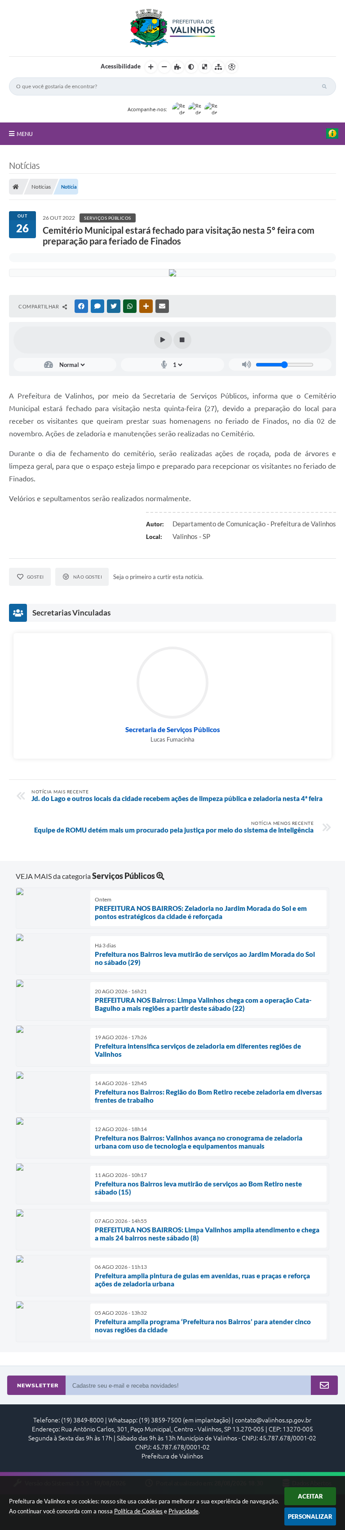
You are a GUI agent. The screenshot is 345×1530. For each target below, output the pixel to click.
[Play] (163, 340)
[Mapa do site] (218, 67)
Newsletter (37, 1385)
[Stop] (182, 340)
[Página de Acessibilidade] (232, 67)
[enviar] (324, 1386)
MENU (25, 134)
